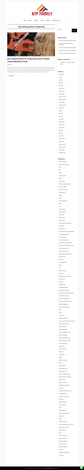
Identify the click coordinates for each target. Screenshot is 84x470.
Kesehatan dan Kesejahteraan (65, 276)
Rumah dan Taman (62, 444)
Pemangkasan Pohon (63, 368)
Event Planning (62, 192)
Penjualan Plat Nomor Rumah (65, 376)
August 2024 (61, 127)
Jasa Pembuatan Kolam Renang (65, 242)
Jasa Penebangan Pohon (64, 251)
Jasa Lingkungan (62, 228)
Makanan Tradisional (63, 360)
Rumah (60, 432)
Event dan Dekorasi (63, 186)
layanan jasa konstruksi (63, 318)
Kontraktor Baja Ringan (63, 304)
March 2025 (61, 119)
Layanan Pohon (62, 346)
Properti (60, 418)
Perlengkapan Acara (63, 393)
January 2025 (61, 124)
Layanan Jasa (61, 315)
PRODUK (36, 20)
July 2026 (60, 77)
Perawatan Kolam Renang (64, 385)
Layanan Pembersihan (63, 335)
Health (60, 198)
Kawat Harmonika (62, 270)
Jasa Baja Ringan (62, 209)
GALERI (42, 20)
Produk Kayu (61, 416)
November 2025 (62, 99)
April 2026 (61, 85)
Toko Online (61, 455)
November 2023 (62, 147)
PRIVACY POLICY (57, 20)
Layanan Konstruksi (63, 326)
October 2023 (62, 149)
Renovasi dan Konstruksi (64, 427)
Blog (60, 170)
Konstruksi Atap (62, 284)
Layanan (60, 312)
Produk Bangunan (62, 410)
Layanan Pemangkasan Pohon (65, 332)
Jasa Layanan (61, 226)
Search (59, 29)
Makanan (60, 357)
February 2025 (62, 121)
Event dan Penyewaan (63, 189)
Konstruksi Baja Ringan (63, 287)
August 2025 (61, 107)
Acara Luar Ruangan (63, 161)
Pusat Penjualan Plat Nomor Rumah (66, 424)
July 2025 (60, 110)
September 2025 (62, 105)
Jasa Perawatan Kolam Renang (65, 253)
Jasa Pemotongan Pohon (64, 248)
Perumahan (61, 399)
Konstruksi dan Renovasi (64, 295)
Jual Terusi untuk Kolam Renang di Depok (67, 40)
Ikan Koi (60, 203)
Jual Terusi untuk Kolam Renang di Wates (67, 53)
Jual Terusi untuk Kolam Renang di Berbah (67, 47)
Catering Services (62, 175)
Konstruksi (61, 281)
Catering (60, 172)
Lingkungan (61, 351)
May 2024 (61, 133)
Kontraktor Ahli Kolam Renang (65, 301)
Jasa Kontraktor (62, 220)
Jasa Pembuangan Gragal (64, 240)
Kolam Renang (62, 279)
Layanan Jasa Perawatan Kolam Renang (67, 321)
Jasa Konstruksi (62, 217)
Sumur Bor (61, 449)
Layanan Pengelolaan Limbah (65, 340)
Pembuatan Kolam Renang (64, 374)
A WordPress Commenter (65, 62)
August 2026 (61, 74)
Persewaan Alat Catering (64, 396)
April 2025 (61, 116)
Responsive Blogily (48, 468)
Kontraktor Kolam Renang (64, 307)
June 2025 (61, 113)
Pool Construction (62, 404)
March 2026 (61, 88)
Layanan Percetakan (63, 343)
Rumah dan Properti (63, 438)
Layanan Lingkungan (63, 329)
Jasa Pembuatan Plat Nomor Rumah (66, 245)
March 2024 (61, 135)
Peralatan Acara (62, 379)
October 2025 (62, 102)
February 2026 (62, 91)
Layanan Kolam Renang (63, 323)
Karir (60, 267)
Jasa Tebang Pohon (63, 262)
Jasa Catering (61, 214)
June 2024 (61, 130)
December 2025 (62, 96)
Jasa (59, 206)
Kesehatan (61, 273)
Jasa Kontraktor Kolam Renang (65, 223)
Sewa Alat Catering (63, 446)
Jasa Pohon (61, 259)
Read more (11, 75)
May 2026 (61, 82)
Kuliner (60, 309)
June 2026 (61, 80)
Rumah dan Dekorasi (63, 435)
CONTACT (48, 20)
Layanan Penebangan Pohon (64, 337)
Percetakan (61, 388)
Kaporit (60, 265)
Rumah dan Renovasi (63, 441)
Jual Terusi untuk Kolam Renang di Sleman (67, 50)
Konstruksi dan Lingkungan (64, 290)
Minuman (60, 362)
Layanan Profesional (63, 348)
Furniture (60, 195)
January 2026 (61, 94)
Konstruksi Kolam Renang (64, 298)
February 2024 (62, 138)
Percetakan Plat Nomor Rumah (65, 390)
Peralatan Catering (62, 382)
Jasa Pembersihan (62, 237)
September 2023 (62, 152)
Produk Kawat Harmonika (64, 413)
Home (24, 20)
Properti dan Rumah (63, 421)
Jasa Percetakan (62, 256)
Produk (60, 407)
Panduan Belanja (62, 365)
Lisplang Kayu (61, 354)
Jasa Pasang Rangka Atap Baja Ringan (66, 231)
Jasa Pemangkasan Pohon (64, 234)
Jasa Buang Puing (62, 212)
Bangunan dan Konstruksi (64, 164)
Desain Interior (62, 181)
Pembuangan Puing (63, 371)
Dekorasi (60, 178)
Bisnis (60, 167)
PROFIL (30, 20)
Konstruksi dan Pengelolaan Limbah (66, 293)
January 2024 (61, 141)
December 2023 (62, 144)
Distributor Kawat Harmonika (65, 184)
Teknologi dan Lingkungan (64, 452)
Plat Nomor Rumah (63, 402)
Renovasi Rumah (62, 430)
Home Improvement (63, 200)
